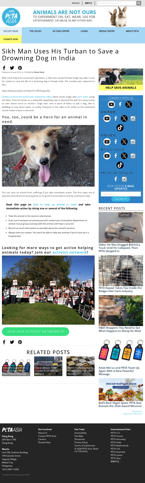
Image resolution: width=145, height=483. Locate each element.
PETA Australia (118, 451)
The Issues (35, 31)
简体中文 (88, 3)
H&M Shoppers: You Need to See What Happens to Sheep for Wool (120, 329)
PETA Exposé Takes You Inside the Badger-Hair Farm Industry (120, 289)
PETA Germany (118, 439)
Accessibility (80, 432)
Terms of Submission (84, 445)
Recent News (11, 31)
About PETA (132, 31)
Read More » (137, 411)
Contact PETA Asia (47, 436)
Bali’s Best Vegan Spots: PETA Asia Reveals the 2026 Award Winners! (120, 404)
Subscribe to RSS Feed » (133, 414)
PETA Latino (116, 455)
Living (84, 31)
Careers (42, 439)
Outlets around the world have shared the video (27, 96)
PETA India (116, 442)
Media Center (107, 31)
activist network (70, 252)
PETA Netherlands (120, 445)
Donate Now (11, 39)
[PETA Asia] (11, 16)
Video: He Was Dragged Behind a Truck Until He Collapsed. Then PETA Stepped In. (119, 248)
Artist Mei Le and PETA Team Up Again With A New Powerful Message (119, 371)
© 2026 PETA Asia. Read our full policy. (86, 450)
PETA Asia (116, 458)
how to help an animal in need (54, 204)
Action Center (61, 31)
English (76, 3)
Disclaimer (79, 439)
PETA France (117, 436)
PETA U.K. (115, 448)
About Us (42, 432)
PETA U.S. (115, 432)
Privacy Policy (81, 442)
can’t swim (82, 96)
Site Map (78, 436)
